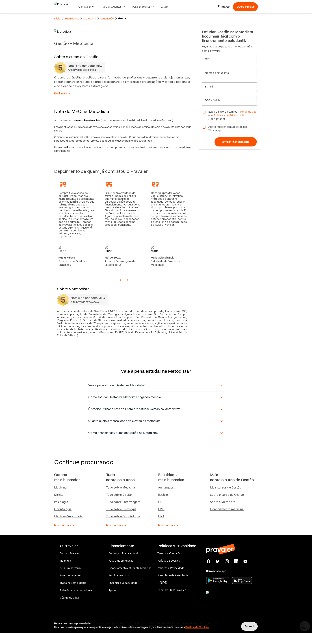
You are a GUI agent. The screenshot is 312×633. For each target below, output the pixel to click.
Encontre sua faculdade (123, 582)
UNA (161, 516)
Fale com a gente (70, 575)
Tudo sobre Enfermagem (123, 502)
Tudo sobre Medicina (120, 487)
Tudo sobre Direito (119, 495)
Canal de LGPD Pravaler (171, 590)
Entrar (225, 7)
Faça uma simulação (121, 560)
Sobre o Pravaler (70, 553)
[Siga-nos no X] (217, 561)
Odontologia (63, 509)
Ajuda (164, 6)
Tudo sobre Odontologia (123, 516)
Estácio (163, 495)
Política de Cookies (168, 560)
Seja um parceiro (70, 568)
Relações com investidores (76, 590)
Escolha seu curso (119, 575)
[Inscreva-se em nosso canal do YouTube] (245, 561)
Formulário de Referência (172, 575)
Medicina (60, 487)
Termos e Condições (169, 553)
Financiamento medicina (227, 509)
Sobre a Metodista (222, 502)
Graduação (107, 18)
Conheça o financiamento (124, 553)
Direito (59, 495)
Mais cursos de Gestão (225, 487)
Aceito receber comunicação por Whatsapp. (227, 128)
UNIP (161, 502)
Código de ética (69, 597)
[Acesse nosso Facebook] (208, 561)
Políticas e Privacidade (170, 568)
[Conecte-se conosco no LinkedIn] (236, 561)
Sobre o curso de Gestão (227, 495)
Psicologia (61, 502)
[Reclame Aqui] (224, 597)
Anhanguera (166, 487)
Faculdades (72, 18)
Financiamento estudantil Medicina (130, 568)
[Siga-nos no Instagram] (227, 561)
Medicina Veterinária (68, 516)
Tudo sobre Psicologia (121, 509)
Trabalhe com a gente (73, 582)
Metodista (89, 18)
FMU (161, 509)
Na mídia (65, 560)
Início (57, 18)
